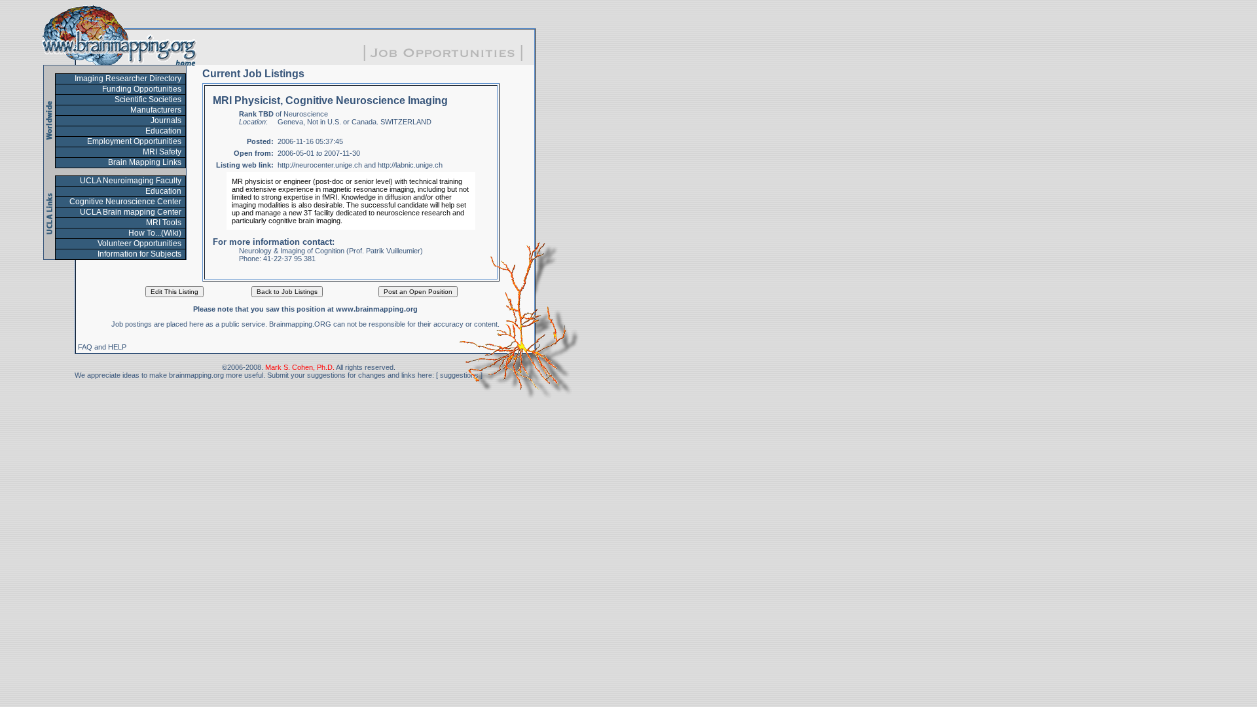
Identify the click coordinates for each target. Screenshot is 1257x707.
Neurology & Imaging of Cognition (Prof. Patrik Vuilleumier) (331, 251)
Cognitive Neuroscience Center (125, 201)
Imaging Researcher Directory (128, 78)
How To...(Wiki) (154, 233)
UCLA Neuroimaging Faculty (130, 180)
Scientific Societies (148, 99)
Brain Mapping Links (144, 162)
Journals (166, 120)
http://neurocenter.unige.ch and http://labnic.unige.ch (360, 165)
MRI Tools (163, 222)
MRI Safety (162, 151)
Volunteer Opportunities (139, 243)
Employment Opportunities (134, 141)
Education (163, 131)
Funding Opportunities (141, 89)
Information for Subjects (139, 254)
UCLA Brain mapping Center (130, 212)
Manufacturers (155, 110)
